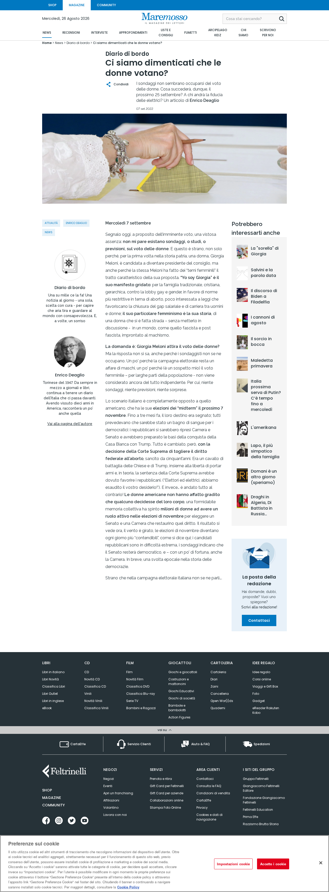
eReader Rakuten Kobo (265, 710)
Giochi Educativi (181, 691)
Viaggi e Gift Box (265, 686)
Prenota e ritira (161, 779)
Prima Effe (250, 817)
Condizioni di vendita (213, 793)
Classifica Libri (53, 686)
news (48, 232)
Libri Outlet (50, 693)
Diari (214, 679)
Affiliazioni (111, 800)
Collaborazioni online (166, 800)
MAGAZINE (77, 5)
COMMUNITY (106, 5)
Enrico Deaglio (70, 375)
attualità (51, 223)
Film (129, 672)
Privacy (202, 807)
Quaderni (218, 708)
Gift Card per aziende (166, 793)
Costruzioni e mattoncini (178, 681)
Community (53, 805)
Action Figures (179, 717)
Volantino (110, 807)
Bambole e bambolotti (177, 707)
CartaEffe (203, 800)
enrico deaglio (76, 223)
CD (86, 672)
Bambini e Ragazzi (141, 708)
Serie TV (132, 701)
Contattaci (259, 620)
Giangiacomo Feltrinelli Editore (261, 788)
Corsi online (261, 679)
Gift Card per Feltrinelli (167, 786)
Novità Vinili (93, 701)
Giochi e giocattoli (182, 672)
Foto (255, 693)
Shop (47, 790)
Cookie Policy (128, 886)
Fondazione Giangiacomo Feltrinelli (264, 800)
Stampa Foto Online (165, 807)
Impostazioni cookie (233, 863)
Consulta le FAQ (208, 786)
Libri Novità (50, 679)
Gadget (258, 701)
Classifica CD (95, 686)
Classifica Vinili (96, 708)
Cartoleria (218, 672)
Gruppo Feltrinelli (256, 779)
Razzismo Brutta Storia (261, 824)
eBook (47, 708)
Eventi (107, 786)
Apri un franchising (118, 793)
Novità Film (134, 679)
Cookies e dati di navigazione (209, 817)
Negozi (108, 779)
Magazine (51, 797)
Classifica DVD (137, 686)
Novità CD (92, 679)
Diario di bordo (69, 288)
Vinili (88, 693)
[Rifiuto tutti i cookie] (320, 863)
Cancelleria (220, 693)
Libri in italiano (53, 672)
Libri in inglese (53, 701)
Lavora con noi (115, 815)
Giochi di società (181, 698)
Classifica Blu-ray (140, 693)
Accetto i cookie (273, 863)
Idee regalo (261, 672)
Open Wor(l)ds (222, 701)
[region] (164, 863)
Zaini (214, 686)
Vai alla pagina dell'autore (69, 424)
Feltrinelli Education (258, 809)
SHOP (52, 5)
